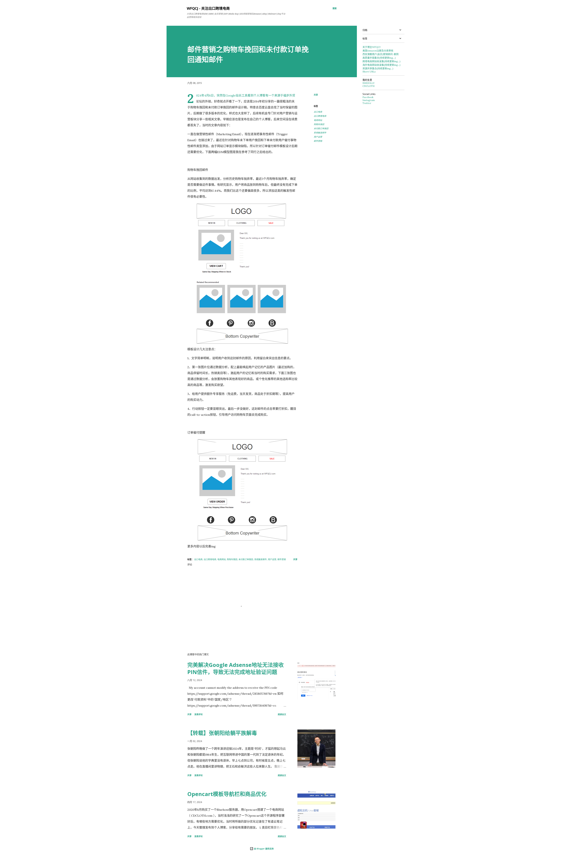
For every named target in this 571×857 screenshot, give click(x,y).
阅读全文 (282, 714)
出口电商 (318, 111)
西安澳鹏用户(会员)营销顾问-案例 (381, 54)
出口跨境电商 (320, 116)
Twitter (367, 103)
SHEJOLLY (369, 83)
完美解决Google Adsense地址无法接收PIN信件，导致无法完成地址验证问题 (235, 668)
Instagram (369, 100)
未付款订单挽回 (321, 128)
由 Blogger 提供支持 (263, 848)
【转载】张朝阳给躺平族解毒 (222, 733)
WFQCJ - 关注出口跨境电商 (208, 8)
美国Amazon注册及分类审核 (378, 50)
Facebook (368, 97)
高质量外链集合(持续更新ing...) (379, 57)
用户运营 (318, 136)
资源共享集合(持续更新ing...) (378, 68)
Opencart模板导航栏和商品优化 (226, 794)
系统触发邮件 (320, 132)
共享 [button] (316, 94)
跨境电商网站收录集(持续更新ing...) (381, 61)
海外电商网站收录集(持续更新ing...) (381, 64)
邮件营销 (318, 141)
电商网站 (318, 120)
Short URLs (369, 71)
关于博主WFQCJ (371, 47)
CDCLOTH (369, 85)
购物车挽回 (319, 124)
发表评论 (198, 714)
